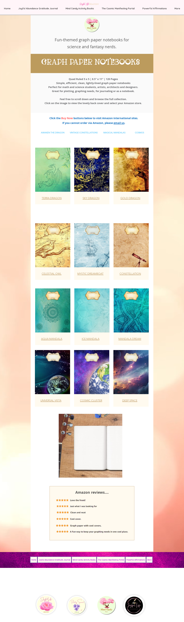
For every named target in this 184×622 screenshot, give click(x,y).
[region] (52, 176)
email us (119, 123)
